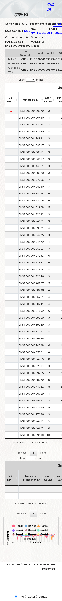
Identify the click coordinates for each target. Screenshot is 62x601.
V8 (10, 99)
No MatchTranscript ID (31, 477)
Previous (21, 452)
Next (43, 452)
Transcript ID (29, 99)
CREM (50, 6)
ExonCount (48, 99)
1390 (27, 30)
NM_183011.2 (40, 32)
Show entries (31, 79)
